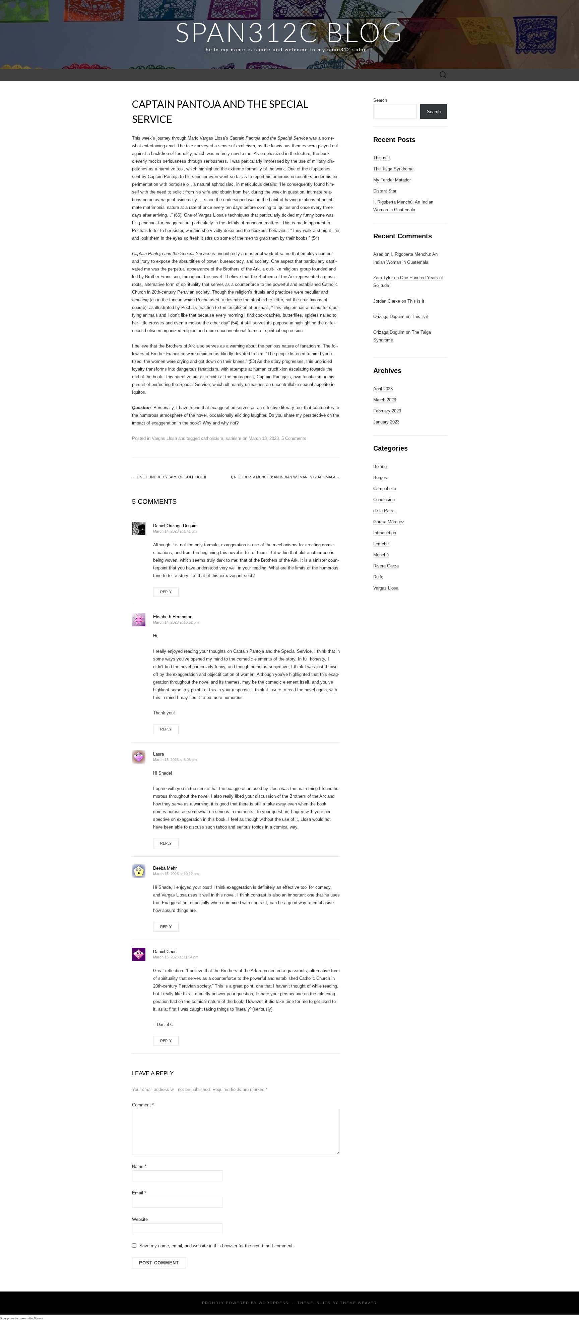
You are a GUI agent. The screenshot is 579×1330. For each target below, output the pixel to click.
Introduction (384, 532)
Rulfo (378, 576)
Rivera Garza (386, 565)
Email (139, 1192)
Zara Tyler (383, 277)
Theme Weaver (358, 1303)
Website (140, 1219)
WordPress (273, 1303)
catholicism (212, 438)
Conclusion (384, 499)
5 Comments (293, 438)
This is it (381, 157)
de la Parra (383, 510)
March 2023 (384, 399)
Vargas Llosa (164, 438)
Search (380, 100)
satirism (233, 438)
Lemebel (381, 543)
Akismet (38, 1318)
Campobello (384, 488)
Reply (166, 592)
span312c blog (289, 32)
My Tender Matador (392, 179)
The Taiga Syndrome (393, 168)
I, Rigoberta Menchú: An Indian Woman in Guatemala (285, 477)
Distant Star (384, 190)
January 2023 (386, 421)
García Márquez (388, 521)
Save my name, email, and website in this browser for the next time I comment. (216, 1245)
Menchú (381, 554)
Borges (380, 477)
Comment (143, 1104)
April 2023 (383, 388)
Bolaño (380, 466)
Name (139, 1166)
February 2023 (387, 410)
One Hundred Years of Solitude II (169, 477)
